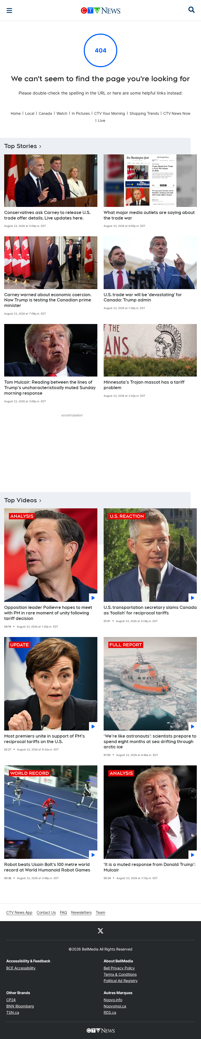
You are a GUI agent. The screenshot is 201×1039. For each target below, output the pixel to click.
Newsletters (81, 912)
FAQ (63, 912)
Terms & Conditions (120, 974)
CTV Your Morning (109, 113)
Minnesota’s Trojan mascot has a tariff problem (144, 385)
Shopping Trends (144, 113)
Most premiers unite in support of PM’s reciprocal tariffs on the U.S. (44, 739)
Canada (45, 113)
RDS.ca (110, 1012)
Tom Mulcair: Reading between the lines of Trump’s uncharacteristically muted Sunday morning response (50, 388)
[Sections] (9, 10)
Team (100, 912)
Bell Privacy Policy (119, 968)
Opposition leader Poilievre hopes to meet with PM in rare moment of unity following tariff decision (48, 613)
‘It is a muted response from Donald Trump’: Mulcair (150, 867)
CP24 (11, 1000)
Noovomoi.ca (115, 1006)
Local (29, 113)
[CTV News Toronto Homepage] (100, 10)
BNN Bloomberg (20, 1006)
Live (101, 120)
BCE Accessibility (21, 968)
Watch (62, 113)
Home (16, 113)
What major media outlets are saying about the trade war (149, 215)
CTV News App (19, 912)
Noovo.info (113, 1000)
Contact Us (46, 912)
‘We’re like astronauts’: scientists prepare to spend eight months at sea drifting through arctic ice (150, 742)
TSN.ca (12, 1012)
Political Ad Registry (121, 980)
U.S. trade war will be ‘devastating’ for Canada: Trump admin (143, 297)
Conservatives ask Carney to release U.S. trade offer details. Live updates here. (47, 215)
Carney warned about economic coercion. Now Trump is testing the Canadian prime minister (47, 300)
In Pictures (81, 113)
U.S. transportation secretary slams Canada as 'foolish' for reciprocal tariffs (150, 610)
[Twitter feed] (100, 930)
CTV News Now (176, 113)
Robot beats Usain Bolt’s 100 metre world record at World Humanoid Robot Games (47, 867)
